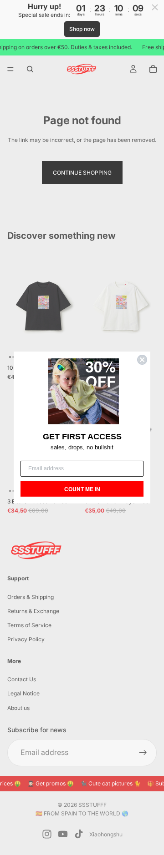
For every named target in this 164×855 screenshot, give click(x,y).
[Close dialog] (142, 359)
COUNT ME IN (82, 489)
